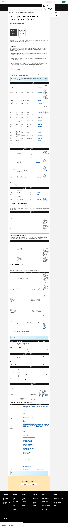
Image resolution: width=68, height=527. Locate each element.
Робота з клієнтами (35, 503)
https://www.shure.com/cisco (27, 430)
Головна (9, 5)
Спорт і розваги (35, 502)
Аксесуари (23, 505)
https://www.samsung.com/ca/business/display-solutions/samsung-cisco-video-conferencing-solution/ (29, 425)
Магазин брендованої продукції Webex (58, 504)
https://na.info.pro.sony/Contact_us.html (29, 437)
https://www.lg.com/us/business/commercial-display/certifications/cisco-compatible (42, 411)
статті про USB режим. (28, 351)
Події (14, 505)
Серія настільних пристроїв (24, 499)
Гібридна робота (35, 508)
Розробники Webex (44, 508)
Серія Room (24, 501)
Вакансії (55, 505)
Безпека (14, 509)
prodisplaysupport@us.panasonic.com (29, 423)
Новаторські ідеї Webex (57, 502)
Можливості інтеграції (45, 501)
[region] (11, 524)
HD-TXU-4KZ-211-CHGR (43, 395)
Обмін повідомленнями (6, 502)
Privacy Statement (3, 525)
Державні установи (35, 499)
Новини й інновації (44, 509)
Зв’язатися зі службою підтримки (58, 498)
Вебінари (14, 504)
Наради (4, 499)
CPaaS (14, 508)
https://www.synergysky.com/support (28, 467)
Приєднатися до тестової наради (45, 498)
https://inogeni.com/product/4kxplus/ (41, 408)
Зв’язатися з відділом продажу (58, 499)
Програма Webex (5, 498)
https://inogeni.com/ (26, 408)
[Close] (22, 523)
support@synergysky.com (27, 466)
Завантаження (40, 100)
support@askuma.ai (26, 469)
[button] (54, 2)
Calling (14, 498)
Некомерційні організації (34, 505)
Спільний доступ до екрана (6, 504)
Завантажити (40, 87)
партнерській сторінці (42, 391)
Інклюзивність (44, 504)
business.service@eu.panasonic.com (28, 417)
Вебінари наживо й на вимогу (46, 505)
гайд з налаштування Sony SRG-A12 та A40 (46, 199)
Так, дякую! (24, 484)
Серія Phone (24, 504)
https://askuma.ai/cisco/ (39, 469)
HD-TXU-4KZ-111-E (42, 396)
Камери (23, 498)
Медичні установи (35, 498)
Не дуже (33, 484)
